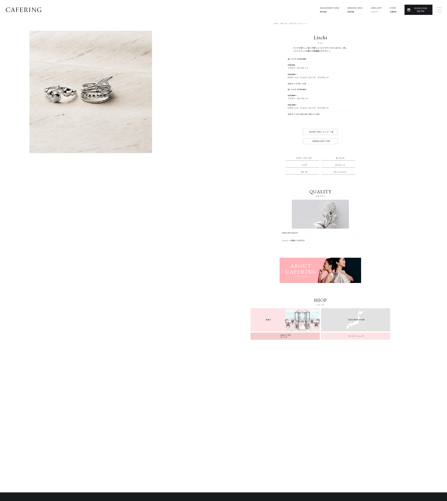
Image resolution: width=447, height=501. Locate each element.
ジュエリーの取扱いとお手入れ (293, 240)
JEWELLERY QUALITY (290, 233)
